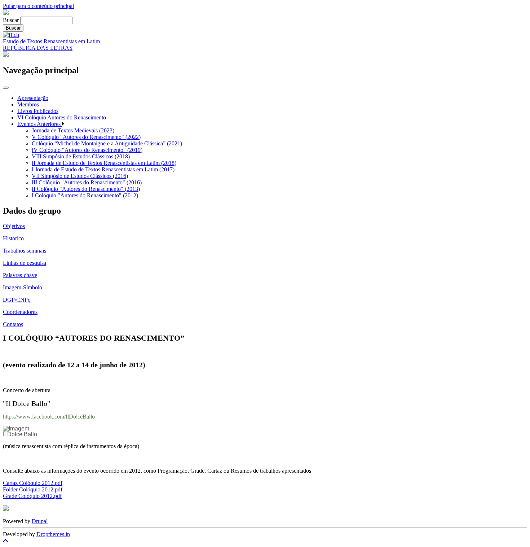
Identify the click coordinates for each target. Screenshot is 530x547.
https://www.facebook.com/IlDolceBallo (49, 416)
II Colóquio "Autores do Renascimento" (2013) (86, 189)
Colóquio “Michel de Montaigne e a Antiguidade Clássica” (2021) (107, 143)
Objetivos (14, 226)
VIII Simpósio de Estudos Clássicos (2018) (81, 156)
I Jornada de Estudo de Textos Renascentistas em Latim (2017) (103, 169)
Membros (28, 104)
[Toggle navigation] (6, 88)
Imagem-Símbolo (22, 287)
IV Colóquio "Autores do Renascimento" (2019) (87, 150)
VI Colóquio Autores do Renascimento (61, 117)
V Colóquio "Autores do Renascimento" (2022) (86, 137)
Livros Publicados (37, 111)
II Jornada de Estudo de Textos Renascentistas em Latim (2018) (104, 163)
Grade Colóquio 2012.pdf (32, 496)
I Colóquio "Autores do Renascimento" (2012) (85, 195)
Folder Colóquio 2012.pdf (32, 489)
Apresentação (32, 98)
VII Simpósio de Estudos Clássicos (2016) (80, 176)
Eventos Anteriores (39, 124)
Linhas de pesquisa (24, 263)
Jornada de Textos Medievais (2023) (73, 130)
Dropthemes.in (53, 534)
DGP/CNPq (17, 300)
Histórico (13, 238)
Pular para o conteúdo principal (38, 6)
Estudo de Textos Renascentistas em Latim (53, 41)
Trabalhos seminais (24, 251)
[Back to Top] (265, 541)
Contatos (13, 324)
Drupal (40, 521)
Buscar (11, 20)
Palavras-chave (20, 275)
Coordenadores (20, 312)
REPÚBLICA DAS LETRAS (37, 48)
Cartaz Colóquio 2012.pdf (32, 483)
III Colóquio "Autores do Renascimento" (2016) (87, 182)
